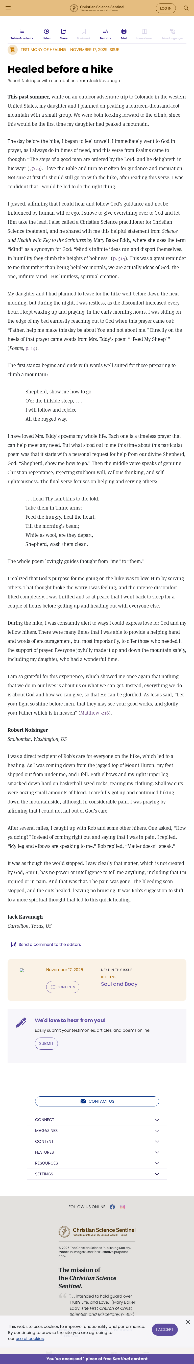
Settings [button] (44, 1174)
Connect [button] (44, 1120)
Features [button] (44, 1152)
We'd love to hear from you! (70, 1020)
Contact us (101, 1101)
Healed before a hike (60, 69)
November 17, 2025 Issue (94, 50)
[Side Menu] (8, 8)
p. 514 (119, 258)
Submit (46, 1043)
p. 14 (31, 348)
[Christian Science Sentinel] (97, 8)
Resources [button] (46, 1163)
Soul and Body (119, 984)
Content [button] (44, 1141)
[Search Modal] (186, 8)
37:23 (34, 168)
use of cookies (30, 1339)
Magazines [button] (46, 1130)
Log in (166, 8)
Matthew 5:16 (94, 713)
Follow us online (86, 1207)
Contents (66, 987)
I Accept (165, 1329)
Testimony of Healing (43, 50)
